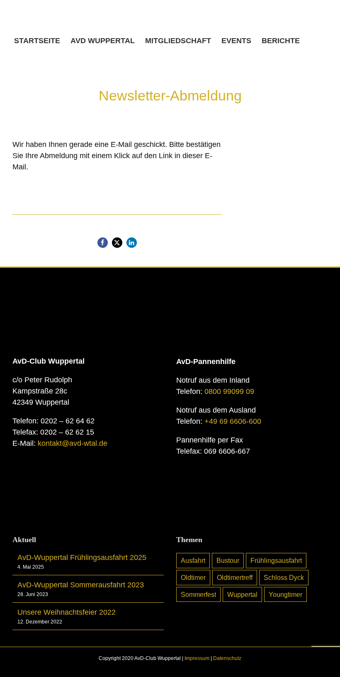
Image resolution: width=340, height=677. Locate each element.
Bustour (227, 560)
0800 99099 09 (229, 391)
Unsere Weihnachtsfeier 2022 (66, 612)
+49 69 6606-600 (232, 421)
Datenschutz (227, 658)
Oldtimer (193, 577)
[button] (313, 40)
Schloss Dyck (284, 577)
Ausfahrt (193, 560)
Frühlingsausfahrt (276, 560)
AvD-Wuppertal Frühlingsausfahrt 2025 (81, 557)
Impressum (197, 658)
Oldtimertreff (235, 577)
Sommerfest (198, 594)
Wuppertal (242, 594)
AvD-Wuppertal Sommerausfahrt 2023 (80, 585)
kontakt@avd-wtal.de (72, 443)
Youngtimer (285, 594)
